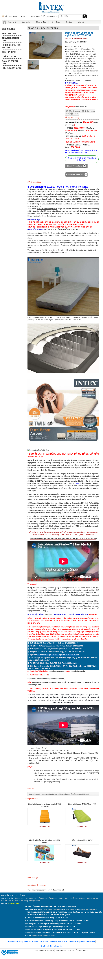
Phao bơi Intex (63, 898)
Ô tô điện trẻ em (81, 950)
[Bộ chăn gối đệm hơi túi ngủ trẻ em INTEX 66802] (44, 853)
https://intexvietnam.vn (56, 671)
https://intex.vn (39, 773)
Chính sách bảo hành (40, 942)
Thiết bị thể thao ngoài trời (44, 950)
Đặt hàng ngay (74, 111)
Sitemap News (37, 935)
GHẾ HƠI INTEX (9, 57)
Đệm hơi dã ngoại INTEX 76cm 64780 (82, 804)
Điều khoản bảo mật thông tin (19, 942)
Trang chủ (12, 22)
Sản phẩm (26, 22)
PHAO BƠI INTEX (9, 33)
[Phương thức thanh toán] (76, 175)
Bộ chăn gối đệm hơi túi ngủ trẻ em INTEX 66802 (44, 841)
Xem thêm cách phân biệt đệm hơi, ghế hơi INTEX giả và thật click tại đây (63, 538)
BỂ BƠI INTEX (8, 29)
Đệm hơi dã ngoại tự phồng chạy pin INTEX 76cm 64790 (44, 805)
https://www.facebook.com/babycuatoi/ (46, 682)
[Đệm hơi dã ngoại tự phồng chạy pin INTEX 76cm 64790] (44, 816)
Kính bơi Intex (83, 604)
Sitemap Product (49, 935)
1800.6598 (48, 615)
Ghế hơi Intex (42, 898)
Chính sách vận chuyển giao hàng (82, 942)
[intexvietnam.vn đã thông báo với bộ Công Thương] (9, 953)
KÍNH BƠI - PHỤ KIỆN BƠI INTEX (11, 46)
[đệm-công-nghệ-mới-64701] (63, 315)
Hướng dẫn (41, 22)
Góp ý (76, 113)
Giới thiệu (56, 22)
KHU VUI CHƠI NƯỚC (11, 68)
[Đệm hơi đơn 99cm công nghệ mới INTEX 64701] (33, 69)
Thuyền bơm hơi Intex (78, 898)
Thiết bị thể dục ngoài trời (65, 950)
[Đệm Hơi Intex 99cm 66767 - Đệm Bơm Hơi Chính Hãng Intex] (82, 853)
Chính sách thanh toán (58, 942)
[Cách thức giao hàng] (76, 166)
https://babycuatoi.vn (78, 671)
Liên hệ (81, 22)
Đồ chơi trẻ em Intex (69, 604)
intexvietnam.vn (53, 479)
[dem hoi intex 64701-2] (63, 373)
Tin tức (69, 22)
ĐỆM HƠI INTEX (9, 52)
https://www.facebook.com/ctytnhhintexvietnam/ (45, 679)
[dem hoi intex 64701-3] (63, 445)
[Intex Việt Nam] (51, 7)
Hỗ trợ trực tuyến (11, 16)
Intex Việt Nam (74, 479)
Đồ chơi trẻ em (13, 904)
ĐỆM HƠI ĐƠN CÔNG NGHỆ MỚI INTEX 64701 (62, 229)
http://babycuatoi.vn (55, 776)
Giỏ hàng (50, 16)
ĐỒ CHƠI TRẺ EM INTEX (10, 62)
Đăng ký (24, 16)
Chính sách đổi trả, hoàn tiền (51, 946)
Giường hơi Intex (34, 901)
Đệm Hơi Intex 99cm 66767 (82, 840)
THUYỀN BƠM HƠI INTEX (10, 39)
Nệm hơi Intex (19, 898)
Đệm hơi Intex (30, 898)
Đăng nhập (35, 16)
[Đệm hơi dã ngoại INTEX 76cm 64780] (82, 816)
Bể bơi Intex (52, 898)
